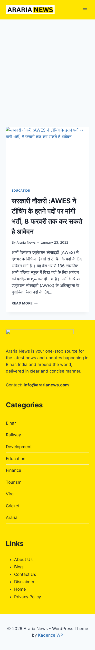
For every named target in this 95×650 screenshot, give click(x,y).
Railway (13, 434)
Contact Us (25, 574)
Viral (10, 493)
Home (20, 589)
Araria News (26, 242)
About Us (23, 559)
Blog (18, 566)
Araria (12, 517)
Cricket (12, 505)
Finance (13, 470)
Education (21, 190)
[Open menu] (84, 9)
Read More (25, 303)
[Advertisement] (47, 69)
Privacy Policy (27, 596)
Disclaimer (24, 581)
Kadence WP (50, 635)
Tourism (13, 482)
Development (19, 446)
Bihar (11, 423)
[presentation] (47, 154)
